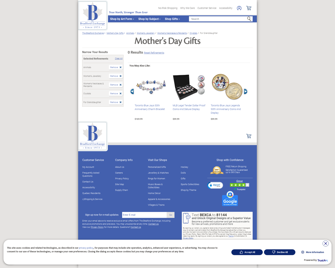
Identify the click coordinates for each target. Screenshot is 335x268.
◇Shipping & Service (92, 199)
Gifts (183, 178)
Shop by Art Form (121, 19)
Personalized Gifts (157, 166)
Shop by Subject (148, 19)
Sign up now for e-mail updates (101, 215)
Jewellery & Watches (158, 172)
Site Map (119, 184)
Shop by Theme (188, 190)
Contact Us (87, 181)
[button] (215, 185)
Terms (231, 236)
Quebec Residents (91, 193)
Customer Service (207, 8)
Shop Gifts (171, 19)
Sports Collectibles (190, 184)
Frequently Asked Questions (90, 174)
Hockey (184, 166)
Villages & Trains (156, 204)
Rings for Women (156, 178)
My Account (88, 166)
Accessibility (225, 8)
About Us (119, 166)
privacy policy (86, 247)
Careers (119, 172)
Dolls (183, 172)
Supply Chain (121, 190)
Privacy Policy (122, 178)
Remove (114, 67)
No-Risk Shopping (167, 8)
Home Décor (154, 193)
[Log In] (239, 8)
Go (170, 214)
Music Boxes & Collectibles (155, 186)
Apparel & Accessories (159, 199)
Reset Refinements (154, 52)
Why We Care (187, 8)
